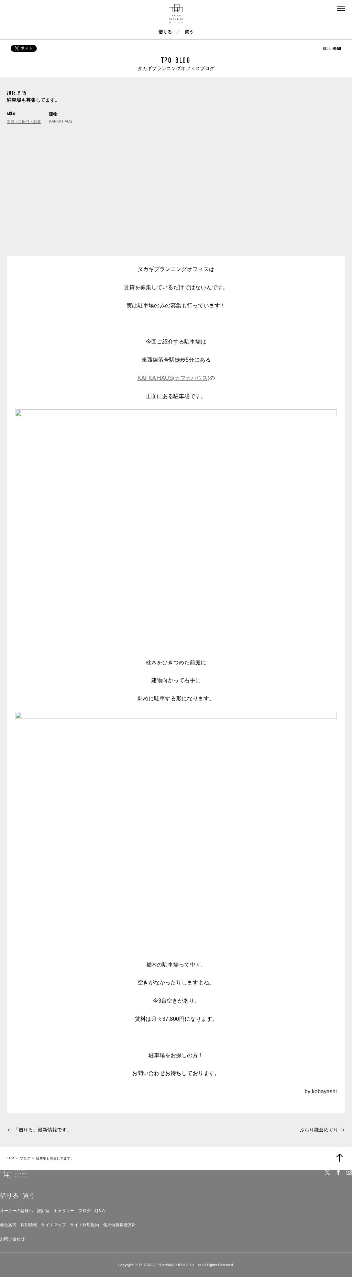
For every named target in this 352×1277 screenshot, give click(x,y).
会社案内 (8, 1224)
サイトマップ (53, 1224)
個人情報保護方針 (119, 1224)
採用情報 (29, 1224)
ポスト (26, 48)
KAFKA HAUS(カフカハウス (173, 378)
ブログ (84, 1210)
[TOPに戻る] (339, 1157)
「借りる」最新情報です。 (43, 1129)
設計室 (43, 1210)
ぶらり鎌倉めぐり (319, 1129)
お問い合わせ (12, 1238)
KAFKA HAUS (60, 121)
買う (189, 31)
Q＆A (100, 1210)
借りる (165, 31)
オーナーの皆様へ (16, 1210)
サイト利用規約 (84, 1224)
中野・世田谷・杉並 (24, 122)
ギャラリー (64, 1210)
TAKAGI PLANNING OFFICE (166, 1265)
